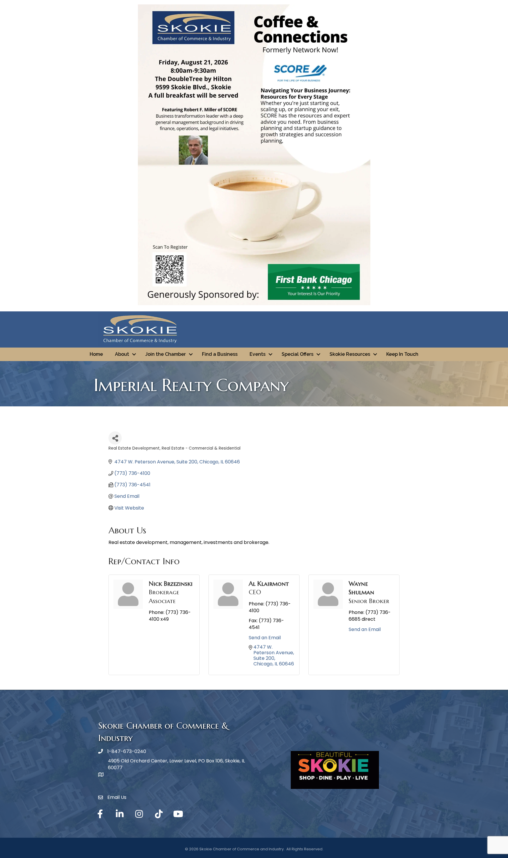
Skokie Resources (350, 354)
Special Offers (297, 354)
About (122, 354)
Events (257, 354)
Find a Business (220, 354)
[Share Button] (115, 438)
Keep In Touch (402, 354)
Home (96, 354)
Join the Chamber (165, 354)
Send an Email (265, 637)
